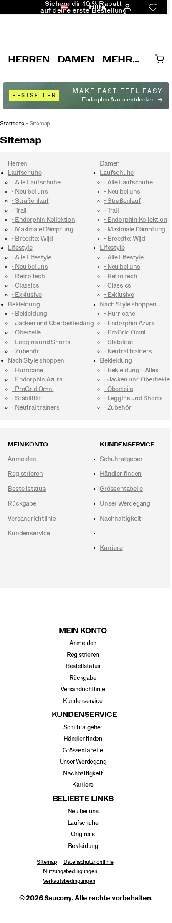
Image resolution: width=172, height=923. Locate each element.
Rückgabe (22, 503)
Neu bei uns (83, 811)
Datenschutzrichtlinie (88, 862)
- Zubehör (25, 351)
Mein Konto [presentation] (28, 445)
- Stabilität (26, 398)
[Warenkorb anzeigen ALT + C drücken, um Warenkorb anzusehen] (159, 59)
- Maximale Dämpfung (42, 229)
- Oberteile (26, 332)
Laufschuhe (24, 172)
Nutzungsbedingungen (70, 871)
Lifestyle (20, 247)
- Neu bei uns (30, 191)
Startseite (12, 124)
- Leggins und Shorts (41, 342)
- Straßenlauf (30, 200)
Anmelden (22, 459)
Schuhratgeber (121, 459)
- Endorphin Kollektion (43, 219)
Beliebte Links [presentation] (83, 798)
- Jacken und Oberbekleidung (53, 323)
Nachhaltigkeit (120, 518)
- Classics (25, 285)
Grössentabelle (121, 488)
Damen (76, 59)
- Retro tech (28, 276)
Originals (83, 834)
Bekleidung (24, 304)
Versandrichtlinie (32, 518)
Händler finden (121, 473)
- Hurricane (27, 370)
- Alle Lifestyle (31, 257)
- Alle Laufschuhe (36, 182)
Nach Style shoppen (36, 360)
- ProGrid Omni (32, 389)
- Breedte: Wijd (32, 238)
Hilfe (97, 7)
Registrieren (25, 473)
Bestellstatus (27, 488)
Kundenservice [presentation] (127, 445)
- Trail (19, 210)
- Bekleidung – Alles (131, 370)
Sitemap (40, 124)
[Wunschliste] (153, 7)
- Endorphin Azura (37, 379)
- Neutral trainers (35, 407)
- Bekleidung (29, 313)
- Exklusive (27, 294)
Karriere (111, 547)
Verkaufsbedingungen (69, 881)
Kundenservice (29, 533)
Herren (29, 59)
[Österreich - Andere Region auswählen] (61, 7)
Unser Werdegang (125, 503)
